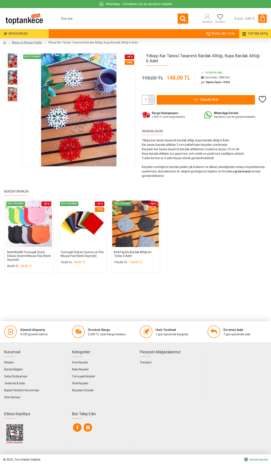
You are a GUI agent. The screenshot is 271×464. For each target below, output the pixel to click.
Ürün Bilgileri (152, 131)
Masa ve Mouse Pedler (27, 42)
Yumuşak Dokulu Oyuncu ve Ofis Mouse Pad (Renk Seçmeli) (82, 254)
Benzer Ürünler (16, 191)
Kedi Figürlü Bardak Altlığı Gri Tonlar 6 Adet (133, 254)
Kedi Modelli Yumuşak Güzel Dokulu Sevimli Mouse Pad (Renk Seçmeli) (29, 255)
